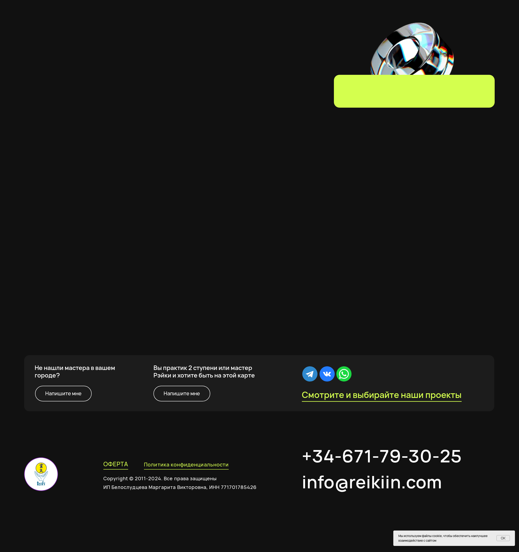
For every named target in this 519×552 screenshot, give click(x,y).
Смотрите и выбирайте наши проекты (382, 395)
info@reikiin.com (372, 482)
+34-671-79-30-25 (382, 456)
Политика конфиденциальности (186, 464)
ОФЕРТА (115, 464)
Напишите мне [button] (63, 393)
